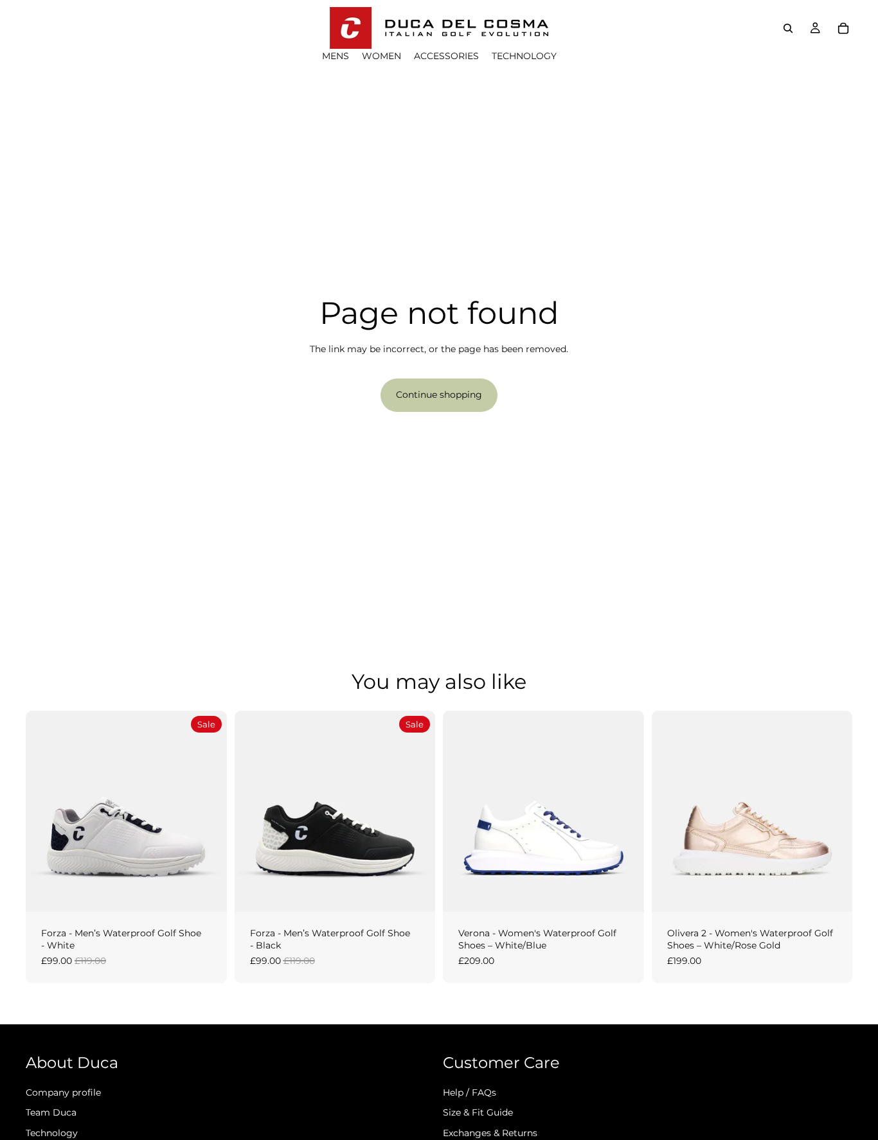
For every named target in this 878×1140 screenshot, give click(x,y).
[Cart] (843, 28)
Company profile (63, 1092)
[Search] (788, 28)
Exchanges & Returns (490, 1133)
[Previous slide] (45, 811)
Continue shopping (439, 394)
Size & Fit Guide (478, 1112)
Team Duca (51, 1112)
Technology (52, 1133)
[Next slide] (207, 811)
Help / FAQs (469, 1092)
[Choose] (207, 892)
